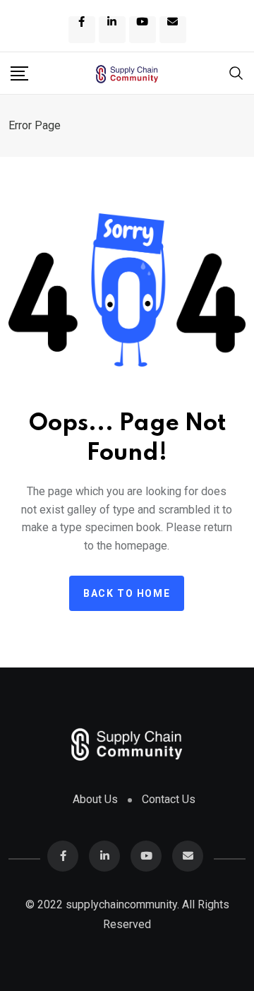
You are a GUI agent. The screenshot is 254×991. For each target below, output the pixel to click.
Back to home (126, 593)
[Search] (236, 71)
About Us (95, 799)
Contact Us (168, 799)
